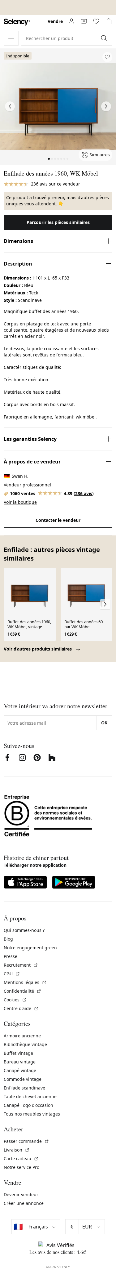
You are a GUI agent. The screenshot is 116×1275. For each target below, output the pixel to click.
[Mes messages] (84, 21)
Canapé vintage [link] (20, 1070)
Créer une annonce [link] (24, 1203)
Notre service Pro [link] (21, 1167)
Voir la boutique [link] (20, 502)
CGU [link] (12, 974)
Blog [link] (8, 939)
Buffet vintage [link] (18, 1053)
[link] (17, 22)
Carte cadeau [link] (21, 1158)
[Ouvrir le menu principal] (11, 38)
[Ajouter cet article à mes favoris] (107, 57)
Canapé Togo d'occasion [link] (28, 1105)
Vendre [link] (55, 21)
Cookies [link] (15, 1000)
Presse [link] (10, 956)
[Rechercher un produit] (104, 38)
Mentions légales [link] (25, 982)
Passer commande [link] (26, 1141)
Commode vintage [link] (22, 1079)
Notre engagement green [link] (30, 948)
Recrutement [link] (21, 965)
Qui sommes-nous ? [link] (24, 930)
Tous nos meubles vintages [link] (32, 1114)
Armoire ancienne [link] (22, 1036)
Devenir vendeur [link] (21, 1194)
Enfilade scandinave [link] (24, 1088)
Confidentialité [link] (22, 991)
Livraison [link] (17, 1150)
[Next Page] (106, 106)
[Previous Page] (10, 106)
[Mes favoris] (96, 21)
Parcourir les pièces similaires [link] (58, 222)
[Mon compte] (71, 21)
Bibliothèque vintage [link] (25, 1044)
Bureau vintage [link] (20, 1062)
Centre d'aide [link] (21, 1008)
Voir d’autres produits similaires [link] (38, 649)
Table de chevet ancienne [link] (30, 1096)
